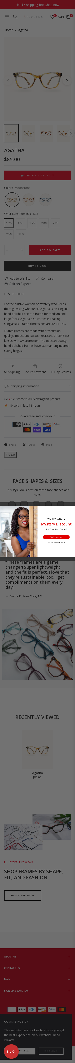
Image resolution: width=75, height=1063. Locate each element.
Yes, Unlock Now (56, 537)
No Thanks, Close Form (56, 542)
